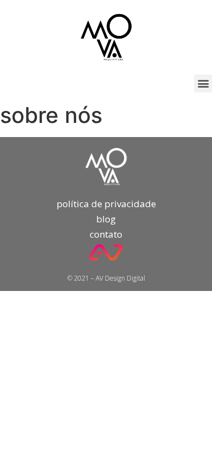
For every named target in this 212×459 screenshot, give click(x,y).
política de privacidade (106, 203)
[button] (203, 83)
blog (106, 219)
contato (106, 234)
